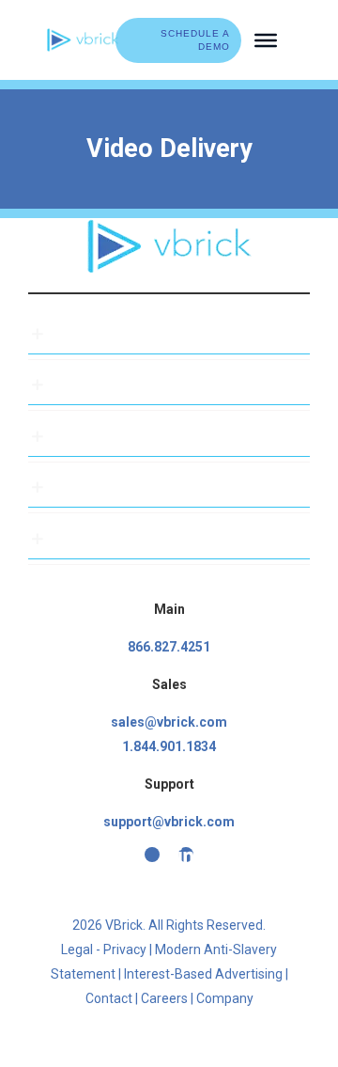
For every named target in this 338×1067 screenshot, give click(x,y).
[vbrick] (82, 35)
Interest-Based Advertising (203, 973)
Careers (164, 998)
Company (225, 998)
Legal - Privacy (103, 949)
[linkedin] (185, 854)
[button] (169, 333)
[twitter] (152, 854)
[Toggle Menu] (265, 39)
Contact (108, 998)
